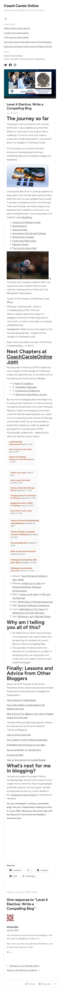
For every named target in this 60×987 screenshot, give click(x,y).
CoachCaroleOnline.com (29, 359)
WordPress (27, 217)
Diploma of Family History (23, 795)
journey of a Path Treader (26, 892)
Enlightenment (19, 226)
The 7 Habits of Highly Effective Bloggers (27, 739)
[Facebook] (10, 65)
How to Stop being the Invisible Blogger (26, 760)
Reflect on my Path (31, 583)
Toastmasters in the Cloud (31, 609)
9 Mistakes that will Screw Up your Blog (26, 744)
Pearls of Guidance (24, 383)
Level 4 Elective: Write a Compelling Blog (25, 106)
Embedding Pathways (26, 387)
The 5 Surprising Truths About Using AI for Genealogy (27, 42)
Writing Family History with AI (17, 28)
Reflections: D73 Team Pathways (28, 612)
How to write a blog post (19, 734)
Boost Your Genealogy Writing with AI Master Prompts (28, 46)
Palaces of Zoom (20, 244)
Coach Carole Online (21, 5)
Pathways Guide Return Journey (31, 394)
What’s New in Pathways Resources (35, 601)
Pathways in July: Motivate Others (34, 616)
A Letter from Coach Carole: (16, 33)
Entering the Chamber (23, 237)
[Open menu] (5, 19)
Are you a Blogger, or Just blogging (24, 750)
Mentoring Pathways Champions (33, 605)
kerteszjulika (12, 927)
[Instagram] (15, 65)
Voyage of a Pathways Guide (26, 222)
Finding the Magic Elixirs (24, 240)
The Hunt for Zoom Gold (24, 248)
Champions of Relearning (27, 390)
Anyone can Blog (15, 755)
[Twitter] (5, 65)
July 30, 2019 (12, 930)
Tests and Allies (19, 229)
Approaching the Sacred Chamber (29, 233)
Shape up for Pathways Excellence (22, 970)
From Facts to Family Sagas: (16, 37)
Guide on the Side (29, 594)
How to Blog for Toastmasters (22, 700)
